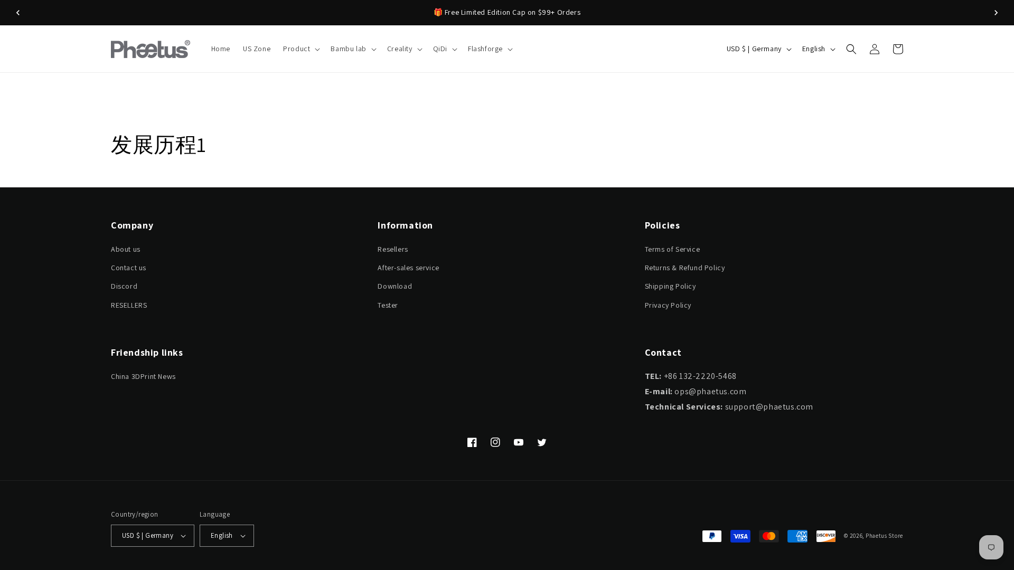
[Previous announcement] (17, 12)
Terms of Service (672, 249)
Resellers (393, 249)
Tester (388, 305)
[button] (300, 48)
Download (395, 286)
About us (125, 249)
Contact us (128, 267)
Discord (124, 286)
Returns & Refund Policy (685, 267)
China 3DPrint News (143, 376)
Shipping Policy (670, 286)
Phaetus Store (884, 535)
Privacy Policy (668, 305)
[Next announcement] (996, 12)
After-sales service (408, 267)
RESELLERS (129, 305)
